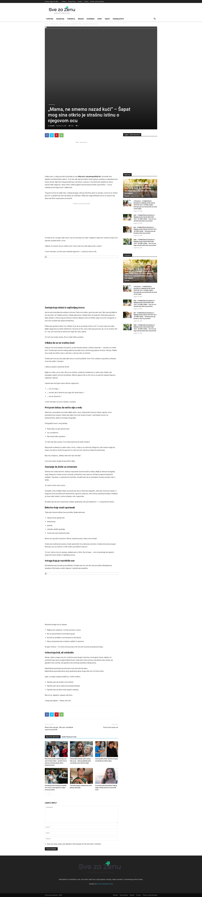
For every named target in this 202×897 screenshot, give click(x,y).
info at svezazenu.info (105, 884)
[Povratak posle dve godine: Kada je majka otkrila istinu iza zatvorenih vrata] (106, 776)
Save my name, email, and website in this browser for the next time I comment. (74, 844)
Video (99, 19)
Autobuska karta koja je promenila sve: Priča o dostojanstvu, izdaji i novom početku (55, 787)
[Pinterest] (56, 135)
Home (46, 24)
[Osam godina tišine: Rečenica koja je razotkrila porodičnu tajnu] (106, 749)
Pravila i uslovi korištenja (97, 1)
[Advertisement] (81, 158)
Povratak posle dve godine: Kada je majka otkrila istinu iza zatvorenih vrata (106, 787)
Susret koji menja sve (110, 727)
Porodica (71, 19)
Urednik (52, 126)
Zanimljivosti (118, 19)
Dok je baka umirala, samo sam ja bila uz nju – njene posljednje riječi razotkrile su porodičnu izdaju (80, 761)
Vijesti (107, 19)
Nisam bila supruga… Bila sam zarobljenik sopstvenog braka (59, 728)
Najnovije (60, 19)
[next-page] (49, 794)
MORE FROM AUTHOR (69, 737)
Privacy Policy (72, 1)
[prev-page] (46, 794)
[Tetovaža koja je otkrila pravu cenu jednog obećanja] (81, 776)
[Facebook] (47, 135)
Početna (64, 1)
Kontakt (80, 1)
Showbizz (90, 19)
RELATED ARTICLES (52, 737)
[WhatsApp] (61, 135)
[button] (154, 19)
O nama (86, 1)
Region (81, 19)
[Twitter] (52, 135)
